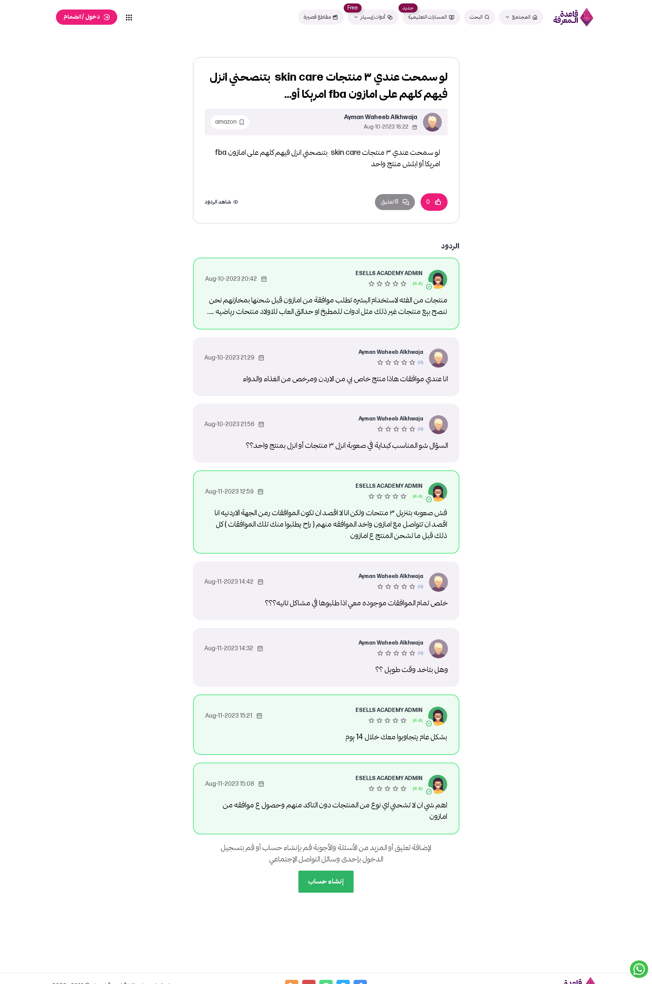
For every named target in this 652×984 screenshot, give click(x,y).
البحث (476, 17)
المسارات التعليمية (427, 17)
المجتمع (521, 17)
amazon (226, 122)
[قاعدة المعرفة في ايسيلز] (573, 17)
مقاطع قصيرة (317, 17)
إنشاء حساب (326, 881)
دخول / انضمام (82, 17)
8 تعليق (390, 201)
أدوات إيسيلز (372, 17)
